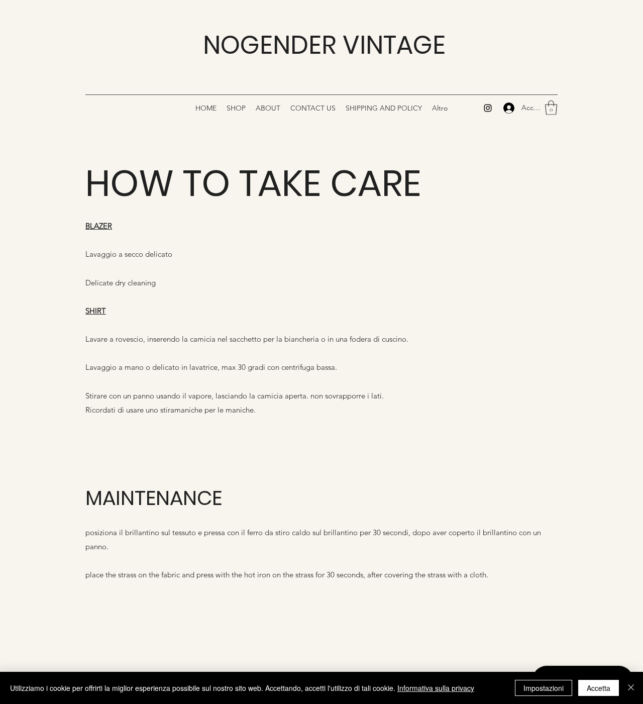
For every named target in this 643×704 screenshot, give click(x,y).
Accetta (598, 688)
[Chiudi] (631, 688)
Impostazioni (543, 688)
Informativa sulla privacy (435, 688)
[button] (551, 107)
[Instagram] (488, 108)
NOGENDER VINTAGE (324, 45)
